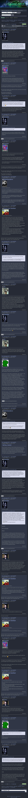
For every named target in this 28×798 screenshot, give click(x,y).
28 (5, 24)
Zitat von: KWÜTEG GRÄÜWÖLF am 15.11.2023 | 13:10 (10, 100)
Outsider (6, 32)
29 (6, 24)
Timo (5, 553)
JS (4, 287)
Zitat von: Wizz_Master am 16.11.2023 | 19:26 (9, 469)
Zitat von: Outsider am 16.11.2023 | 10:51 (8, 421)
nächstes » (25, 22)
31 (8, 24)
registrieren (16, 10)
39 (11, 24)
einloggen (10, 10)
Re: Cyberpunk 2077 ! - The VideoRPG (9, 29)
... (4, 24)
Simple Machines (18, 796)
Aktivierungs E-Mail (5, 11)
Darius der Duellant (10, 208)
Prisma (6, 359)
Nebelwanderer (8, 179)
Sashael (6, 65)
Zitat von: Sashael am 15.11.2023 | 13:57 (8, 127)
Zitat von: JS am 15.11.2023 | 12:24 (7, 42)
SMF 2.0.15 (9, 796)
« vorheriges (21, 22)
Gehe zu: (25, 789)
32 (9, 24)
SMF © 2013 (13, 796)
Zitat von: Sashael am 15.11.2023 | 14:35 (8, 254)
